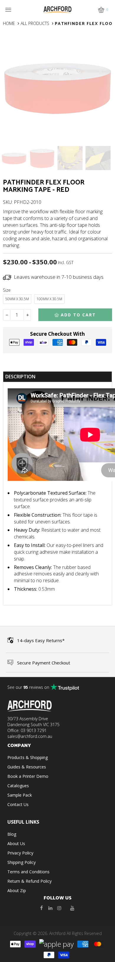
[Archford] (57, 9)
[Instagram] (59, 908)
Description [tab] (20, 376)
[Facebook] (41, 908)
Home (9, 23)
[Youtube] (72, 908)
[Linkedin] (50, 908)
